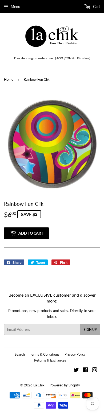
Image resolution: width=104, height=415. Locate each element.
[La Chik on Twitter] (76, 370)
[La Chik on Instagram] (94, 370)
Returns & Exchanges (50, 360)
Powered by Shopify (65, 385)
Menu (15, 6)
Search (20, 354)
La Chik (39, 385)
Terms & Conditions (44, 354)
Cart (96, 6)
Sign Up (90, 330)
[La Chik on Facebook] (85, 370)
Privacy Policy (75, 354)
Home (8, 79)
